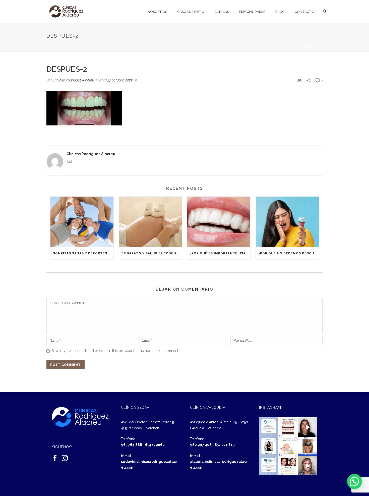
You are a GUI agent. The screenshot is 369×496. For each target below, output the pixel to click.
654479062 (155, 445)
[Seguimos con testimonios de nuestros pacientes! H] (307, 427)
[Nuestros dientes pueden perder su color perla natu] (288, 465)
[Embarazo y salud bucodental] (150, 222)
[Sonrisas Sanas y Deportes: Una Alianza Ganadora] (81, 222)
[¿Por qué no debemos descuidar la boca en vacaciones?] (287, 222)
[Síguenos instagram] (65, 458)
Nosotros (157, 12)
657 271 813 (224, 445)
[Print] (299, 80)
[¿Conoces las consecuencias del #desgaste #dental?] (288, 427)
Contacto (304, 12)
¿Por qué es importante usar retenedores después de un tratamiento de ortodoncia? (220, 253)
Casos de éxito (190, 12)
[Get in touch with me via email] (70, 162)
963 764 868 (131, 445)
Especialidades (252, 12)
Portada (273, 46)
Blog (280, 12)
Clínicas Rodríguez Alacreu (73, 80)
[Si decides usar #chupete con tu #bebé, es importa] (288, 446)
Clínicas (221, 12)
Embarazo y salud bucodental (151, 253)
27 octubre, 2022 (120, 80)
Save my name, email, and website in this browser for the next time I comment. (115, 351)
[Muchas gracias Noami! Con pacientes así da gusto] (268, 465)
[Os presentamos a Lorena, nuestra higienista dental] (268, 446)
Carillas (291, 46)
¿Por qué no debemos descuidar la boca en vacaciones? (288, 253)
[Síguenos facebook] (55, 458)
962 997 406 (201, 445)
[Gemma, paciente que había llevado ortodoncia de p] (307, 446)
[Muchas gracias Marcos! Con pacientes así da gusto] (268, 427)
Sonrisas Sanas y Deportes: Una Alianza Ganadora (83, 253)
